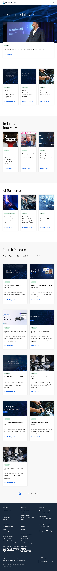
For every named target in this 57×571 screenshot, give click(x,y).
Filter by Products (22, 256)
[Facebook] (39, 531)
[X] (51, 531)
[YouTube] (47, 531)
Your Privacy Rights (15, 558)
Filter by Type (7, 256)
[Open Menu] (53, 2)
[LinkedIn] (43, 531)
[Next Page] (32, 493)
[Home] (9, 2)
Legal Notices (6, 558)
